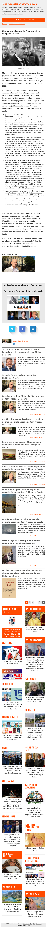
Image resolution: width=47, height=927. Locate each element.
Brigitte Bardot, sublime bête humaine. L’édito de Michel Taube (12, 876)
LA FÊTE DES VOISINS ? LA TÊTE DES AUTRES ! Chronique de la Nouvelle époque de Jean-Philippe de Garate (22, 573)
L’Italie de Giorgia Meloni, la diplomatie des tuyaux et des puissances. (34, 914)
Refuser (4, 24)
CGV (34, 924)
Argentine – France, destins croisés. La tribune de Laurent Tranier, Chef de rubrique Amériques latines (35, 772)
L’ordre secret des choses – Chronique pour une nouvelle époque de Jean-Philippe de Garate (22, 445)
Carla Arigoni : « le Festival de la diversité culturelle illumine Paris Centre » (34, 700)
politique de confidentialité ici (12, 14)
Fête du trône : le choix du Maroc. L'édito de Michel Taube (34, 629)
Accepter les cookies (23, 20)
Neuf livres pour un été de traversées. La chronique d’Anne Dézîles (12, 738)
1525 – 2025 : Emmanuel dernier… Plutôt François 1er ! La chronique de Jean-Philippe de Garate (22, 352)
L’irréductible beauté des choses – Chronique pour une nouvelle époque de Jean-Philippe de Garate (22, 422)
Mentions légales (27, 924)
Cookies (28, 925)
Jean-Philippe (20, 341)
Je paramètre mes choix (17, 24)
